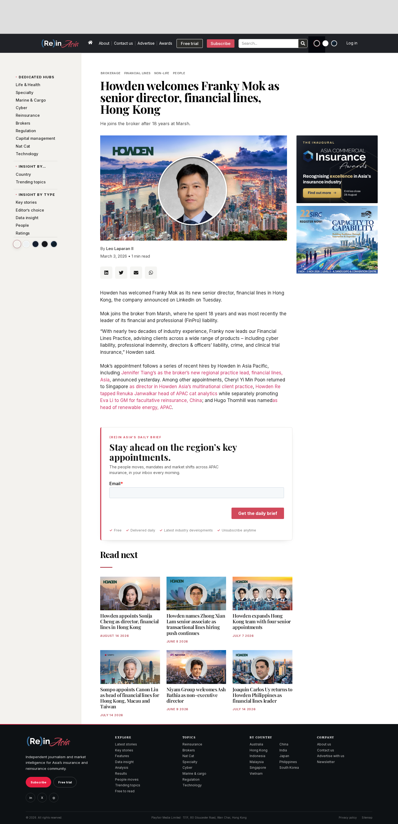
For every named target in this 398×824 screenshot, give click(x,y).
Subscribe (38, 782)
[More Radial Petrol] (53, 244)
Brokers (188, 750)
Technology (192, 785)
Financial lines (137, 73)
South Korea (289, 767)
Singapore (258, 767)
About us (324, 744)
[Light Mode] (325, 43)
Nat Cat (188, 756)
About (104, 43)
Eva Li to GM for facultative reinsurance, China (151, 400)
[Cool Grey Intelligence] (26, 244)
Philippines (288, 762)
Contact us (123, 43)
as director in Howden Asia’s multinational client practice (191, 386)
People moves (127, 779)
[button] (106, 273)
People (179, 73)
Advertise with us (330, 756)
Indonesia (257, 756)
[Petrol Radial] (334, 43)
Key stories (124, 750)
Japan (284, 756)
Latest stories (126, 744)
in (30, 798)
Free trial (65, 782)
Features (122, 756)
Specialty (189, 762)
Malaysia (257, 762)
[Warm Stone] (17, 244)
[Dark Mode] (317, 43)
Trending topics (127, 785)
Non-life (161, 73)
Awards (165, 43)
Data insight (124, 762)
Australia (256, 744)
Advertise (146, 43)
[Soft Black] (44, 244)
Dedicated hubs (36, 77)
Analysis (121, 767)
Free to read (125, 791)
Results (121, 773)
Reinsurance (192, 744)
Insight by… (32, 166)
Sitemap (367, 817)
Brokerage (111, 73)
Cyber (187, 767)
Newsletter (326, 762)
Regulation (191, 779)
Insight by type (37, 194)
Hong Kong (258, 750)
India (283, 750)
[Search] (302, 43)
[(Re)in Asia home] (48, 741)
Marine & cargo (194, 773)
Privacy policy (348, 817)
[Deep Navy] (35, 244)
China (283, 744)
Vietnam (256, 773)
